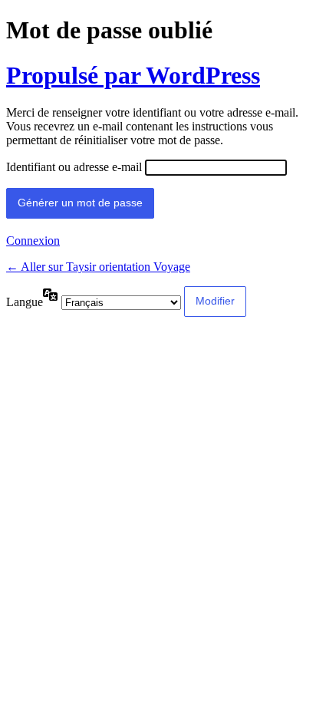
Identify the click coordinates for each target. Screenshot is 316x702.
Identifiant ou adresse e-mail (74, 166)
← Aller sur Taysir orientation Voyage (98, 266)
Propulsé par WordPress (133, 75)
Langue (24, 301)
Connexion (33, 240)
